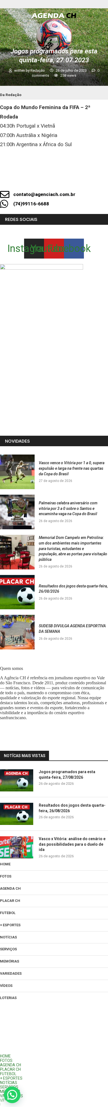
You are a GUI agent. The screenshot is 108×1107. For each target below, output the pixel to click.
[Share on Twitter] (88, 179)
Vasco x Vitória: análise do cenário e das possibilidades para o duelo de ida (72, 844)
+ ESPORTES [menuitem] (11, 1078)
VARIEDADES (11, 973)
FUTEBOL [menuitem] (8, 1074)
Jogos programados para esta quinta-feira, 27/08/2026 (67, 775)
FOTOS (5, 876)
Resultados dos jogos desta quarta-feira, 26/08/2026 (72, 808)
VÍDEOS (6, 986)
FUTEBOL (8, 913)
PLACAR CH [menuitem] (10, 1069)
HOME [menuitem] (5, 1056)
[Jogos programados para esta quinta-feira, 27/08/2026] (16, 780)
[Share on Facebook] (69, 179)
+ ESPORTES (10, 925)
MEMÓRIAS (9, 961)
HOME (5, 864)
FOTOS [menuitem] (6, 1060)
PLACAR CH (10, 901)
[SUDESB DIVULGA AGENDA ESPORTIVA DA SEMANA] (17, 632)
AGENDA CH (10, 888)
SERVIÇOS (8, 949)
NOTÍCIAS (8, 937)
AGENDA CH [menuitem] (10, 1065)
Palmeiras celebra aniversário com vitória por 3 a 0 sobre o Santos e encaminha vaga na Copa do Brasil (68, 508)
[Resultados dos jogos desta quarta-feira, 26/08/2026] (17, 592)
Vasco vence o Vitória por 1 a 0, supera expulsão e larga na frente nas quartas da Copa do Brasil (71, 468)
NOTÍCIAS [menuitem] (8, 1082)
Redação (38, 70)
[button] (12, 1095)
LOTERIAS (8, 998)
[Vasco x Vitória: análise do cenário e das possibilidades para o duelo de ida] (16, 847)
